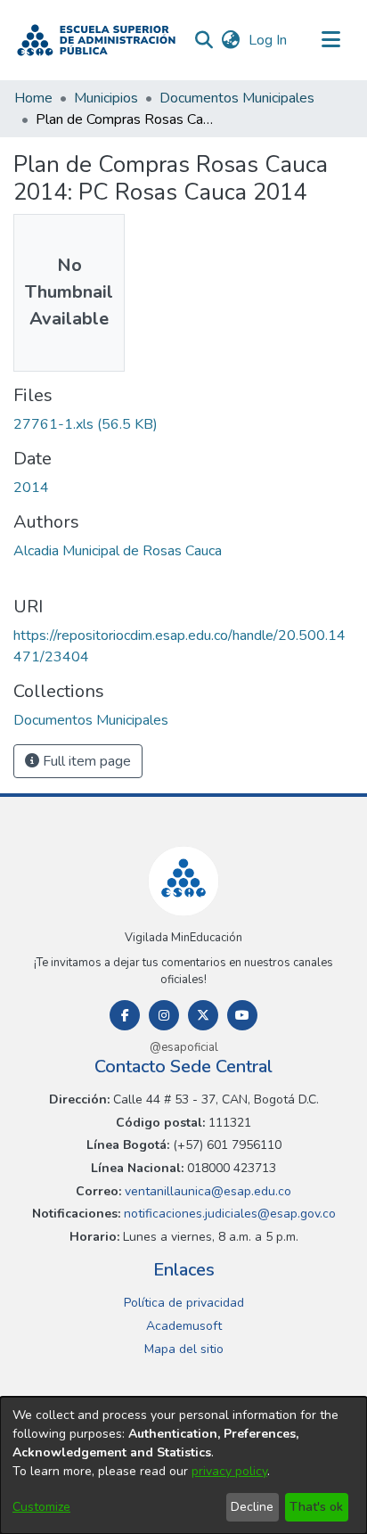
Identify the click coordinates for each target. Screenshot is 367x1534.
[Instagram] (164, 1015)
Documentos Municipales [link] (236, 98)
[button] (96, 40)
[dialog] (183, 1465)
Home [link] (33, 98)
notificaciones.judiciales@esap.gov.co (228, 1213)
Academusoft (184, 1325)
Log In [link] (269, 40)
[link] (85, 424)
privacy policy (229, 1471)
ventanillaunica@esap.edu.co (206, 1191)
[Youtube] (242, 1015)
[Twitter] (203, 1015)
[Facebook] (125, 1015)
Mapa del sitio (184, 1349)
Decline (252, 1506)
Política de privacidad (184, 1302)
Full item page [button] (85, 761)
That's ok (316, 1506)
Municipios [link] (106, 98)
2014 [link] (31, 487)
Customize (41, 1506)
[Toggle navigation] (331, 40)
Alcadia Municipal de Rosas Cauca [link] (117, 551)
